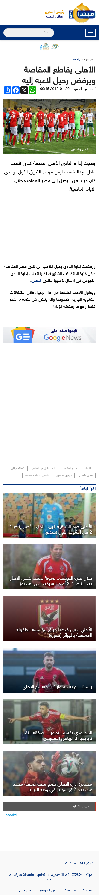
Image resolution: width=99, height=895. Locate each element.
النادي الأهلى (86, 475)
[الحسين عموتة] (49, 566)
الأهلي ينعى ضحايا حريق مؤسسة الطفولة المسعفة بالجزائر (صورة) (54, 632)
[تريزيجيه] (49, 670)
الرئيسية (89, 59)
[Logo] (52, 12)
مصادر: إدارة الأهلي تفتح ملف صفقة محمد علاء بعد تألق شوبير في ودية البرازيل (52, 787)
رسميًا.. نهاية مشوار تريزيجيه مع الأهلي (57, 687)
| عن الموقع (52, 890)
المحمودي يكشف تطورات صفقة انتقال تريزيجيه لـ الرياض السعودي (56, 735)
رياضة (76, 59)
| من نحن (29, 890)
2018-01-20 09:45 (55, 89)
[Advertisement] (49, 404)
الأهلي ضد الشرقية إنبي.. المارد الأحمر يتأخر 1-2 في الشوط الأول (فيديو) (50, 529)
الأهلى (36, 281)
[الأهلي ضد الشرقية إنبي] (49, 515)
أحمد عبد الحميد (84, 89)
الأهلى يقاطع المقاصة (37, 475)
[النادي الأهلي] (49, 618)
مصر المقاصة (69, 468)
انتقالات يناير (18, 468)
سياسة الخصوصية (80, 890)
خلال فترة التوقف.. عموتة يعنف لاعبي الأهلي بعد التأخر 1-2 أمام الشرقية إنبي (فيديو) (50, 581)
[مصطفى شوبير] (49, 773)
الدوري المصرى (64, 475)
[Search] (5, 29)
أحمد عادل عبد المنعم (43, 468)
